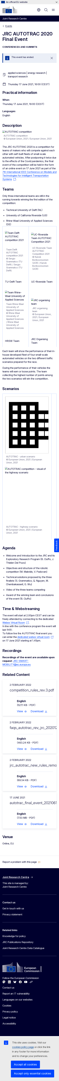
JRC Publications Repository (17, 942)
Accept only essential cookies (32, 1073)
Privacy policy (10, 1011)
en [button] (38, 10)
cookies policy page (23, 1047)
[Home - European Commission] (9, 9)
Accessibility (9, 1023)
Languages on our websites (17, 999)
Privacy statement (12, 914)
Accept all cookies (25, 1064)
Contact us (8, 987)
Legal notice (9, 1017)
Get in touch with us (13, 908)
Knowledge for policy (14, 936)
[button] (22, 711)
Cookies (6, 1005)
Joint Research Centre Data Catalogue (23, 948)
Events (8, 26)
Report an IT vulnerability (16, 993)
